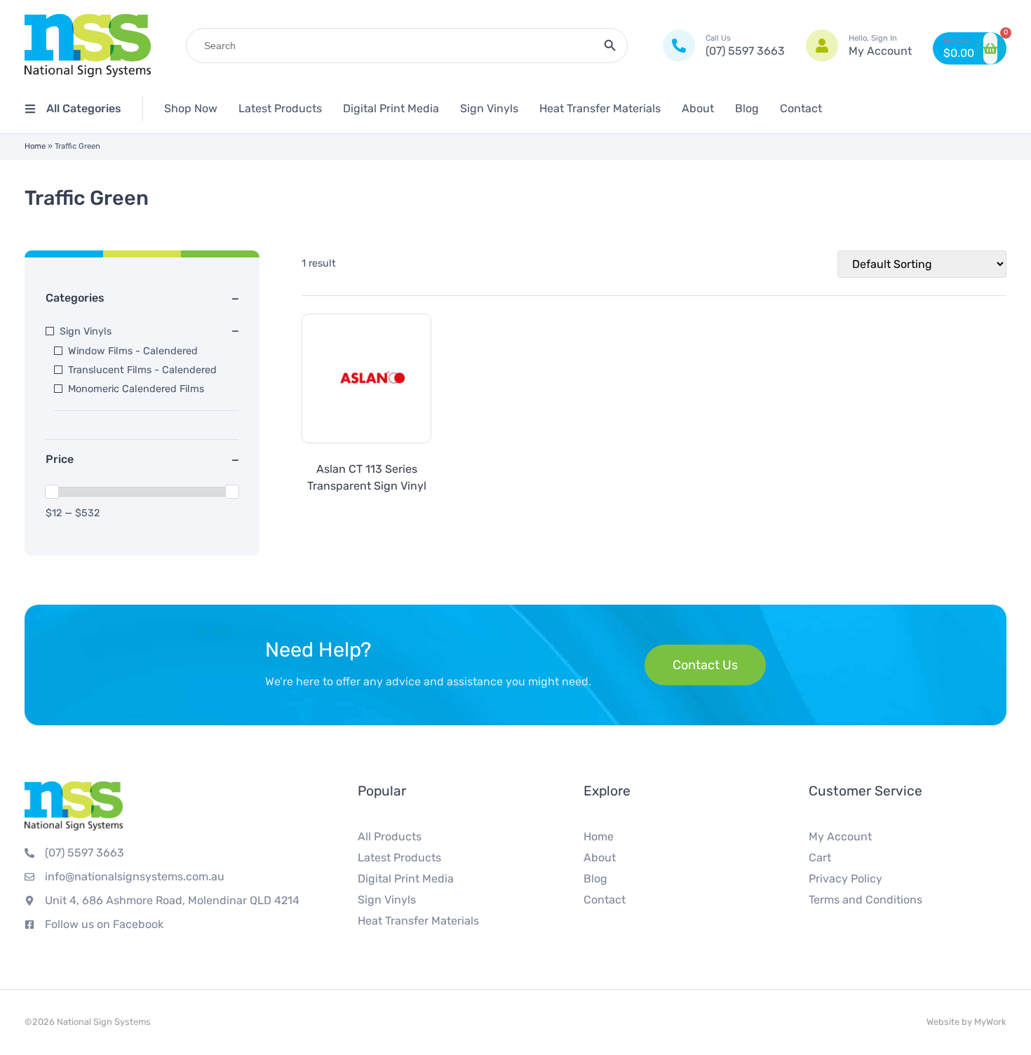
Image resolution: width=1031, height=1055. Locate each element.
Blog (747, 108)
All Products (390, 836)
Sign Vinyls (489, 108)
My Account (840, 836)
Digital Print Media (391, 108)
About (698, 108)
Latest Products (280, 108)
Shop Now (190, 108)
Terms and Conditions (865, 899)
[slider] (52, 492)
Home (35, 146)
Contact (801, 108)
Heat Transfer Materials (600, 108)
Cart (820, 857)
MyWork (990, 1021)
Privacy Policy (845, 878)
